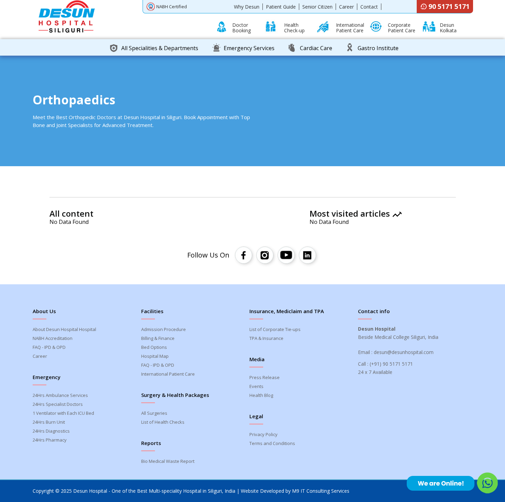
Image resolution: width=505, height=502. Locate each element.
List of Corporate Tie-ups (275, 329)
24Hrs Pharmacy (50, 440)
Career (346, 6)
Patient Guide (281, 6)
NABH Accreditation (52, 338)
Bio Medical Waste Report (167, 461)
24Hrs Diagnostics (51, 431)
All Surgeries (154, 413)
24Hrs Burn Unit (49, 422)
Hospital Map (155, 356)
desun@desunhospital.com (404, 352)
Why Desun (246, 6)
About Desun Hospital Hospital (64, 329)
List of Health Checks (162, 422)
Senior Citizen (317, 6)
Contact (369, 6)
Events (256, 386)
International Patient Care (168, 374)
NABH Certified (171, 6)
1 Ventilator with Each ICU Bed (63, 413)
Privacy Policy (263, 434)
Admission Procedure (163, 329)
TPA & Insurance (266, 338)
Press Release (264, 377)
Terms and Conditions (272, 443)
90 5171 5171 (449, 6)
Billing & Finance (158, 338)
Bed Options (154, 347)
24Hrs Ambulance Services (60, 395)
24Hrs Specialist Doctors (58, 404)
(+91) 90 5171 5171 (391, 364)
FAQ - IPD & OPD (49, 347)
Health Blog (261, 395)
